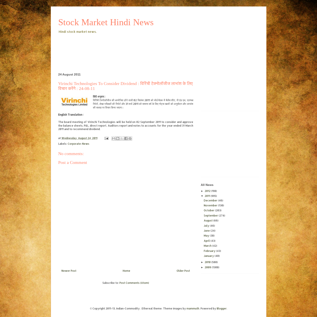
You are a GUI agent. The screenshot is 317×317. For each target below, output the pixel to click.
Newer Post (68, 270)
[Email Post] (106, 138)
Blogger (222, 308)
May (207, 235)
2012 (208, 191)
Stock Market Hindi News (106, 22)
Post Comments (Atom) (134, 282)
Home (126, 270)
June (207, 230)
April (207, 240)
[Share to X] (122, 138)
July (207, 225)
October (209, 210)
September (211, 215)
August (208, 220)
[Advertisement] (136, 46)
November (211, 205)
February (210, 251)
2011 (208, 196)
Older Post (183, 270)
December (211, 200)
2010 (208, 262)
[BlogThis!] (118, 138)
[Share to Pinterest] (130, 138)
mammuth (193, 308)
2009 (208, 267)
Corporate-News (78, 143)
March (208, 245)
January (209, 255)
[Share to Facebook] (126, 138)
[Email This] (113, 138)
